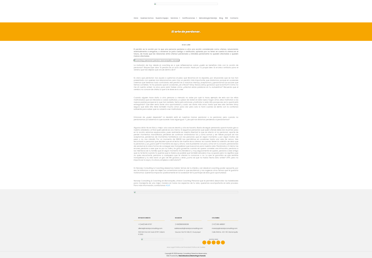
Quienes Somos (147, 18)
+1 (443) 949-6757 (145, 224)
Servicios (174, 18)
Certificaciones (188, 18)
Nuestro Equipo (162, 18)
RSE (226, 18)
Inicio (136, 18)
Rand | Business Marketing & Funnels (192, 256)
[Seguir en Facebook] (204, 242)
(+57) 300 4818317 (218, 224)
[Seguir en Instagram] (209, 242)
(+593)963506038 (182, 224)
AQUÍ (167, 185)
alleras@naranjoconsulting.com (150, 228)
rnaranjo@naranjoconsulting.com (224, 228)
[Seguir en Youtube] (218, 242)
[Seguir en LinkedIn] (214, 242)
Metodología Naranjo (208, 18)
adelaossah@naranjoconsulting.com (188, 228)
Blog (221, 18)
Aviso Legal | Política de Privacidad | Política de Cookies (186, 247)
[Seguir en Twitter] (223, 242)
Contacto (234, 18)
